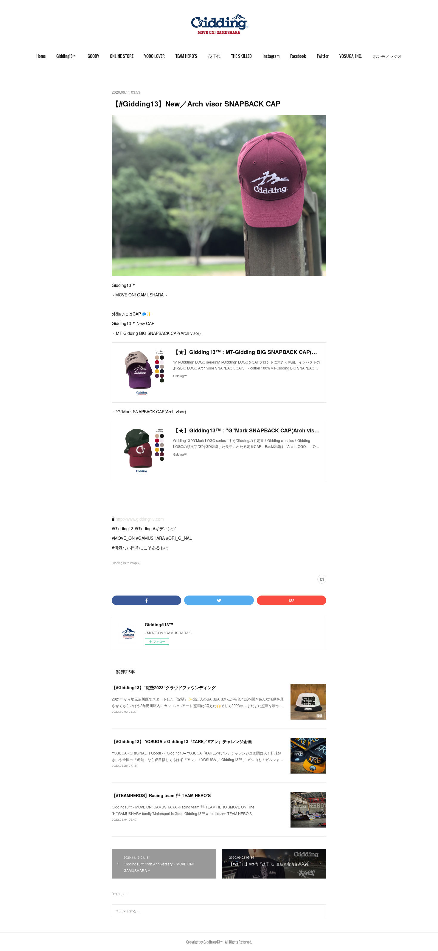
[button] (41, 56)
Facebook (298, 56)
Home (41, 56)
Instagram (271, 56)
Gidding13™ (66, 56)
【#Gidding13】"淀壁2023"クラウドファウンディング (164, 687)
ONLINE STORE (121, 56)
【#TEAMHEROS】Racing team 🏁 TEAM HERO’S (161, 795)
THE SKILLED (241, 56)
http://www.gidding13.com (140, 519)
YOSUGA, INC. (350, 56)
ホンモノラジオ (387, 56)
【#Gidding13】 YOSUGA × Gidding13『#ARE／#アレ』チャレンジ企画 (182, 741)
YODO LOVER (154, 56)
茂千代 (214, 56)
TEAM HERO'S (186, 56)
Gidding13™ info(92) (126, 563)
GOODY (93, 56)
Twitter (323, 56)
